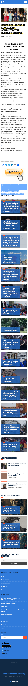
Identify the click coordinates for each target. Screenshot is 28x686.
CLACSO (3, 628)
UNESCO (3, 624)
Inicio (2, 576)
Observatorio (4, 586)
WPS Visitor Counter (11, 653)
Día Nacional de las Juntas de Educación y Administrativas (11, 185)
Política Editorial (5, 583)
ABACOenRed (4, 606)
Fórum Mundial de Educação (8, 603)
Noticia (16, 38)
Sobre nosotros (5, 579)
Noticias (10, 36)
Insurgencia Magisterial (7, 614)
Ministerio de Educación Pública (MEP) (10, 191)
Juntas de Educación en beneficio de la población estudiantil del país (12, 188)
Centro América (6, 38)
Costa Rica (12, 38)
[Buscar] (25, 637)
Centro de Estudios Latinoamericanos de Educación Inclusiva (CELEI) (11, 599)
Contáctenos (4, 589)
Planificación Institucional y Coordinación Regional (13, 193)
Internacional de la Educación (8, 618)
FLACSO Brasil (4, 621)
